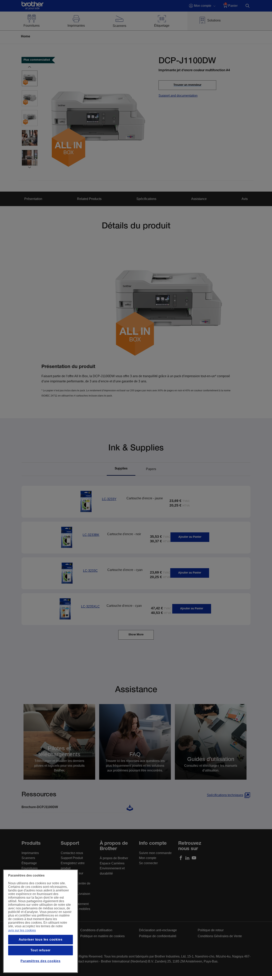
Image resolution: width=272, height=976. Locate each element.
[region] (40, 921)
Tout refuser (40, 950)
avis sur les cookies (22, 930)
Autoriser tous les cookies (41, 939)
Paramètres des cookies (41, 961)
